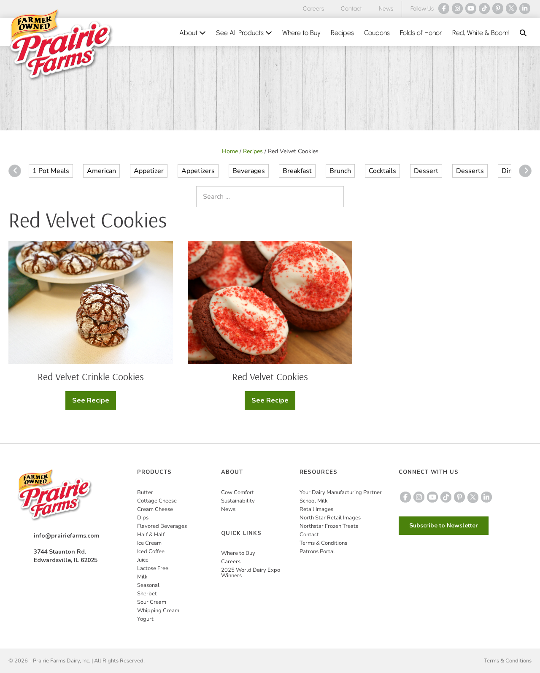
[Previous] (14, 171)
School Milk (314, 501)
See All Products (240, 33)
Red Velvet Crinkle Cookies (91, 376)
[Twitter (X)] (511, 8)
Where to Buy (301, 33)
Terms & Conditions (323, 543)
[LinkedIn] (524, 8)
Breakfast (297, 171)
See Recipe (94, 403)
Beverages (248, 171)
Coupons (377, 33)
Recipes (342, 33)
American (101, 171)
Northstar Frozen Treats (329, 526)
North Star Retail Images (330, 518)
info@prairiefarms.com (66, 536)
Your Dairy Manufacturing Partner (341, 492)
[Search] (335, 196)
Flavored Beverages (162, 526)
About (189, 33)
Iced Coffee (151, 551)
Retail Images (316, 509)
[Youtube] (470, 8)
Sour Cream (151, 602)
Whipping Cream (158, 610)
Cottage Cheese (157, 501)
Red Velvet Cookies (270, 376)
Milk (142, 577)
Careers (313, 8)
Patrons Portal (317, 551)
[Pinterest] (497, 8)
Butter (145, 492)
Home (230, 151)
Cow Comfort (237, 492)
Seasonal (148, 585)
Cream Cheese (155, 509)
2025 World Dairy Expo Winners (250, 572)
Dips (142, 518)
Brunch (340, 171)
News (386, 8)
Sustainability (238, 501)
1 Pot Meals (50, 171)
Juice (142, 560)
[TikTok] (484, 8)
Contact (351, 8)
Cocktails (382, 171)
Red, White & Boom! (481, 33)
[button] (523, 33)
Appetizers (198, 171)
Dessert (426, 171)
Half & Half (151, 534)
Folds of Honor (421, 33)
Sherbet (147, 593)
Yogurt (145, 619)
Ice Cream (149, 543)
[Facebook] (443, 8)
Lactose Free (152, 568)
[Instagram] (457, 8)
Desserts (470, 171)
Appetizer (149, 171)
